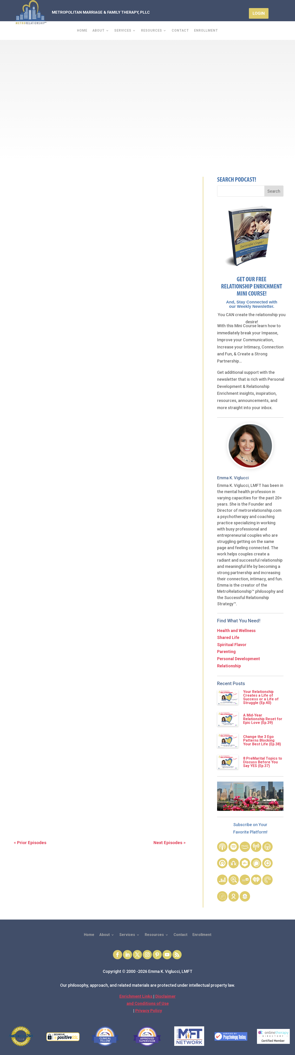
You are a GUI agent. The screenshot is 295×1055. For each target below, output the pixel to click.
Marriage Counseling (98, 724)
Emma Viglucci (194, 131)
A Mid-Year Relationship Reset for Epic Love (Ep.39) (262, 719)
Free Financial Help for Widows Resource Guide (66, 575)
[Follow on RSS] (177, 954)
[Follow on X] (137, 954)
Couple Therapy (56, 724)
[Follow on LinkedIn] (127, 954)
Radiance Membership (36, 757)
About (98, 30)
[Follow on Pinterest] (157, 954)
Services (122, 30)
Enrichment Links (136, 996)
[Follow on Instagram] (147, 954)
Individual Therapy (32, 731)
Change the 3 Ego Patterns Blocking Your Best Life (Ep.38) (262, 740)
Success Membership (34, 750)
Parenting (226, 651)
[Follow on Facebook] (117, 954)
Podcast (219, 131)
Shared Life (228, 637)
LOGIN (259, 13)
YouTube (93, 680)
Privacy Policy (148, 1010)
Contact (180, 30)
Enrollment (206, 30)
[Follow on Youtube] (167, 954)
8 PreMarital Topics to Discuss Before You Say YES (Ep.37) (262, 762)
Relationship (229, 665)
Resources (151, 30)
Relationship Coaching (147, 724)
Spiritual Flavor (231, 644)
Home (82, 30)
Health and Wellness (236, 630)
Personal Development (238, 658)
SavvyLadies (25, 639)
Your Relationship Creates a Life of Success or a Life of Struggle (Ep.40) (261, 697)
